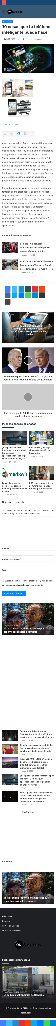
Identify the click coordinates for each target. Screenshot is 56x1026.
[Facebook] (7, 289)
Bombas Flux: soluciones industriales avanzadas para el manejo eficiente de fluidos (35, 247)
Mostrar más (28, 812)
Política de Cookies (10, 926)
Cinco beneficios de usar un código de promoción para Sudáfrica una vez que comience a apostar (28, 330)
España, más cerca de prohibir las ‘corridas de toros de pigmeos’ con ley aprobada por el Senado (36, 748)
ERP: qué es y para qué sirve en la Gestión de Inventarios (40, 450)
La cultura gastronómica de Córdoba (24, 994)
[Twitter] (14, 289)
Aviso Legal (7, 916)
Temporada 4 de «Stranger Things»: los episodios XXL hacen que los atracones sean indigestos (37, 734)
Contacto (6, 921)
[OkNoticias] (15, 11)
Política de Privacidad (11, 930)
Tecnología (7, 21)
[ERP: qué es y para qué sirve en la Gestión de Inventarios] (41, 438)
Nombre (6, 548)
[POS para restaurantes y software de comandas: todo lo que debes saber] (41, 473)
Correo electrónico (11, 559)
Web (4, 570)
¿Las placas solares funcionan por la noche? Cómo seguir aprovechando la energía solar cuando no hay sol (14, 453)
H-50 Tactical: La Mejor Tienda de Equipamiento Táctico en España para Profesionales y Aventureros (36, 265)
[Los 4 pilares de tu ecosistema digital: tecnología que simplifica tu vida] (14, 473)
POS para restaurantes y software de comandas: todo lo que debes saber (41, 486)
